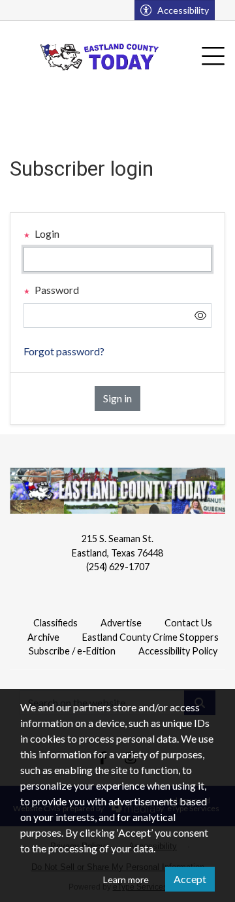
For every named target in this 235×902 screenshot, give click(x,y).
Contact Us (188, 622)
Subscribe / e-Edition (72, 650)
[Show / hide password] (200, 315)
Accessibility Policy (177, 650)
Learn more (126, 879)
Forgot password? (64, 351)
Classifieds (55, 622)
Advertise (121, 622)
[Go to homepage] (100, 57)
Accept (190, 879)
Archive (43, 637)
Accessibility (183, 10)
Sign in (117, 398)
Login (46, 233)
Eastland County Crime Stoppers (150, 637)
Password (56, 289)
